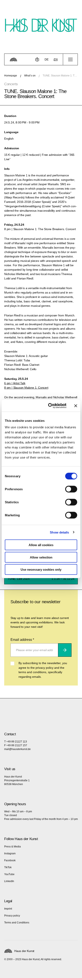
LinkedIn (9, 881)
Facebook (10, 860)
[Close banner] (75, 405)
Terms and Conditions (16, 922)
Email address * (22, 639)
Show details (59, 532)
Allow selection (41, 557)
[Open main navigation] (70, 59)
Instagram (10, 853)
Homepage (10, 75)
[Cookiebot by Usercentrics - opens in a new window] (49, 406)
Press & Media (12, 846)
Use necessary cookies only (41, 569)
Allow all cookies (41, 545)
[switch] (71, 489)
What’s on (30, 75)
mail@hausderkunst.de (17, 749)
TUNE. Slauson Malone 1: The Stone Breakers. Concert (60, 75)
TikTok (8, 867)
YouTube (9, 874)
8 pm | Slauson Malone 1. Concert (26, 387)
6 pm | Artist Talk (14, 383)
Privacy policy (12, 915)
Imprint (8, 908)
